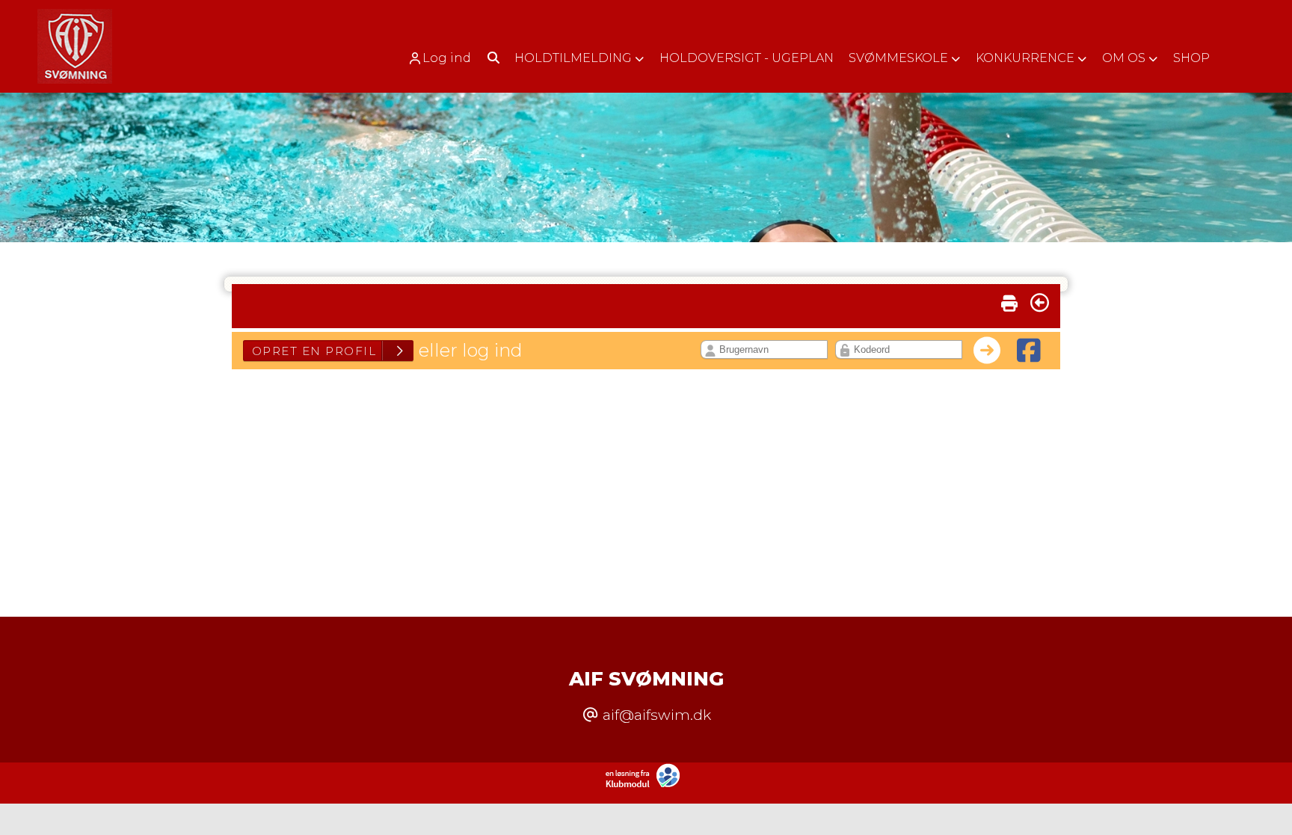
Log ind (446, 58)
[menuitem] (444, 58)
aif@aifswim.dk (657, 715)
